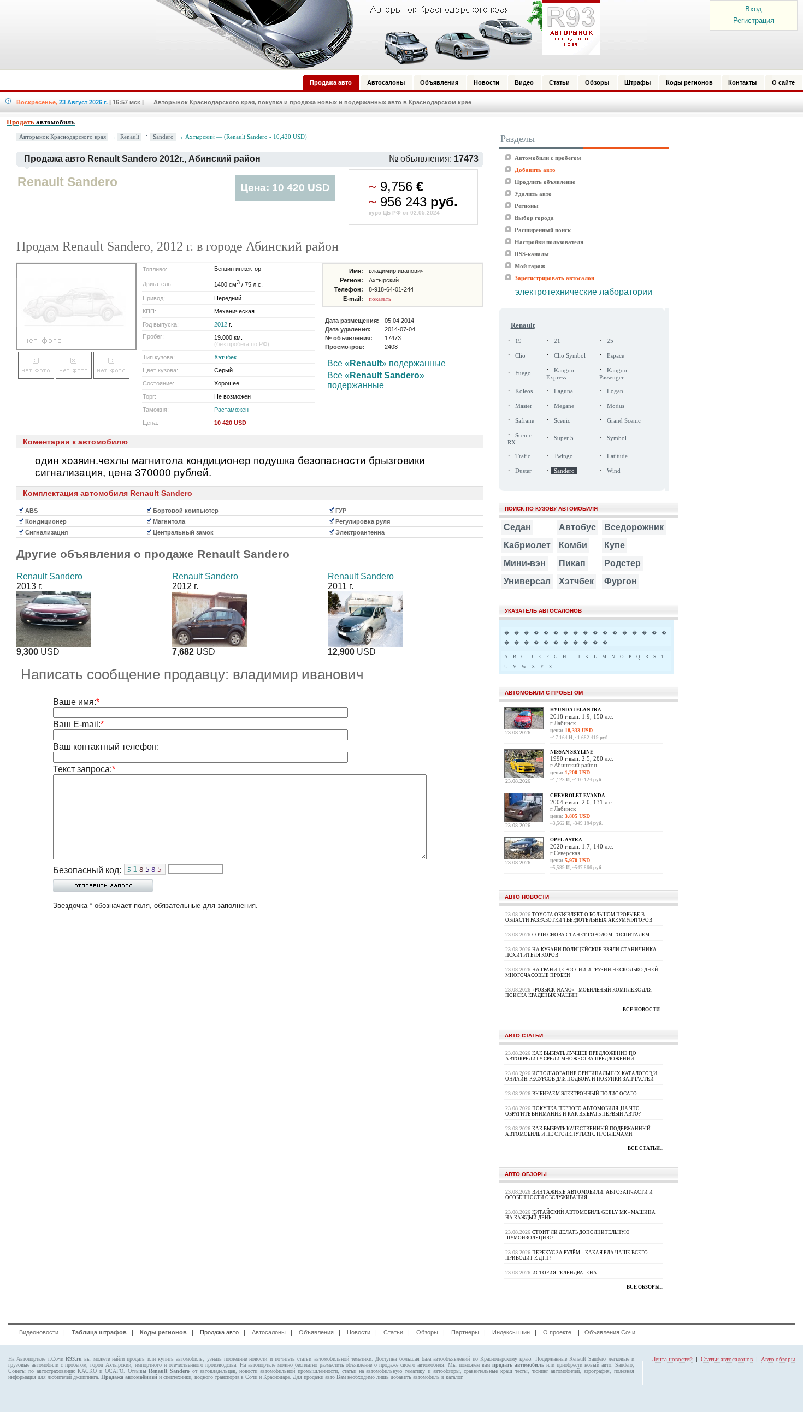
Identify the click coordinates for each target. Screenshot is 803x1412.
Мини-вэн (525, 563)
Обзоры (427, 1332)
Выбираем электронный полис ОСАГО (584, 1093)
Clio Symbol (570, 356)
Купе (614, 545)
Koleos (524, 391)
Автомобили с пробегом (548, 158)
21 (557, 341)
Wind (614, 471)
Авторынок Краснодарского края (62, 137)
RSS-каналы (532, 254)
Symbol (617, 438)
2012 (220, 324)
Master (523, 406)
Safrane (524, 421)
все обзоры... (645, 1287)
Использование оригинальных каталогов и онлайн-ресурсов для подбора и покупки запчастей (581, 1076)
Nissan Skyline (571, 752)
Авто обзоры (778, 1359)
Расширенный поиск (543, 230)
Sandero (163, 136)
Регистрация (753, 20)
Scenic (562, 421)
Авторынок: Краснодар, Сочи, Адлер (374, 34)
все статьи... (645, 1148)
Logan (615, 391)
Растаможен (231, 409)
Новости (358, 1332)
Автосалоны (269, 1332)
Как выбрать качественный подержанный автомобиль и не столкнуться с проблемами (578, 1131)
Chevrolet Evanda (577, 795)
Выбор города (534, 218)
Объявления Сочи (609, 1332)
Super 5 (564, 438)
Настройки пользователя (549, 242)
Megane (564, 406)
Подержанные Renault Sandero (570, 1359)
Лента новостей (672, 1359)
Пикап (572, 563)
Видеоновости (38, 1332)
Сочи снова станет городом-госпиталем (591, 935)
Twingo (563, 456)
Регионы (527, 206)
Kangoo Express (560, 374)
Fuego (523, 373)
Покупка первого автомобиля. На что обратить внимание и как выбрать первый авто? (573, 1111)
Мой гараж (530, 266)
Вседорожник (634, 527)
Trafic (522, 456)
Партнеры (465, 1332)
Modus (615, 406)
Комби (573, 545)
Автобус (577, 527)
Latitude (617, 456)
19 (518, 341)
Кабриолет (527, 545)
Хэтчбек (225, 357)
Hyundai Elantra (575, 710)
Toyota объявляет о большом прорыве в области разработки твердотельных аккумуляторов (578, 917)
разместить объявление (346, 1365)
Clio (520, 356)
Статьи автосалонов (727, 1359)
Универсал (527, 581)
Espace (615, 356)
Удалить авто (533, 194)
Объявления (316, 1332)
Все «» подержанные (386, 363)
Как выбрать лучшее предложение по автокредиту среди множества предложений (570, 1056)
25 (610, 341)
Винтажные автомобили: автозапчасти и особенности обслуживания (579, 1194)
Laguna (563, 391)
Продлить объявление (545, 182)
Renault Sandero (49, 576)
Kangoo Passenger (613, 374)
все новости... (643, 1009)
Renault (129, 136)
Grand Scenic (624, 421)
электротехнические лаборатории (583, 291)
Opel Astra (566, 840)
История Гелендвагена (564, 1272)
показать (380, 298)
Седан (517, 527)
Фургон (620, 581)
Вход (753, 9)
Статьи (393, 1332)
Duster (523, 471)
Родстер (622, 563)
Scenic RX (519, 439)
